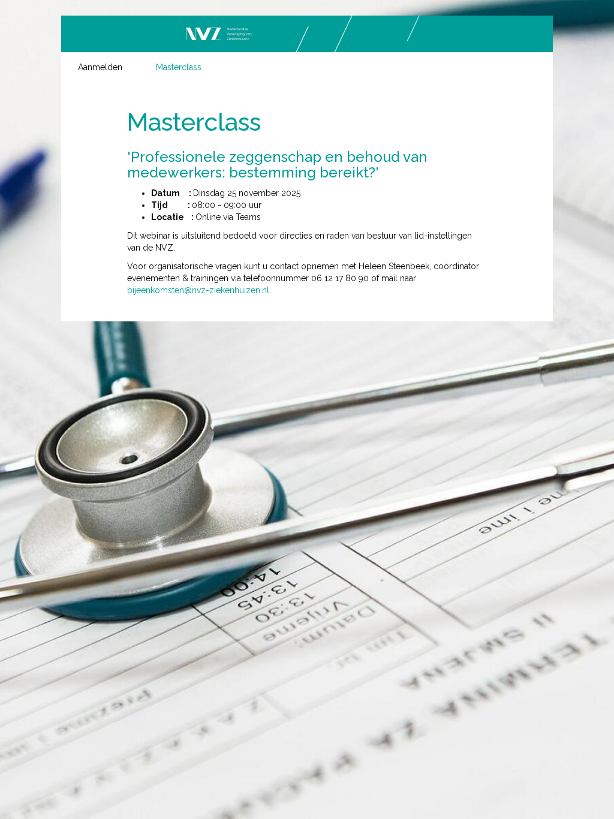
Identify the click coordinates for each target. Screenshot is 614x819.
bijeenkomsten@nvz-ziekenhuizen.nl (198, 290)
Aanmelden (100, 67)
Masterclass (178, 67)
